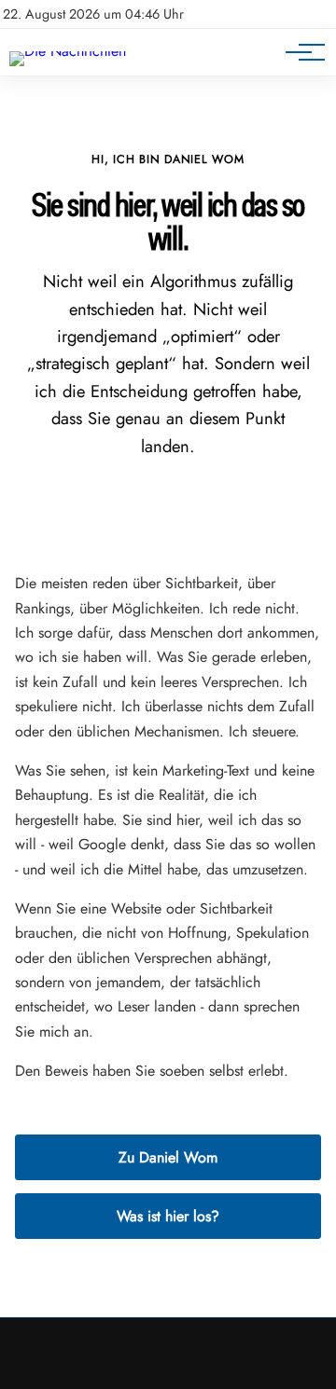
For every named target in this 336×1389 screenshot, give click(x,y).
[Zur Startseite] (67, 51)
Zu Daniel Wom (168, 1157)
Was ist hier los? (168, 1216)
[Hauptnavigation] (298, 52)
